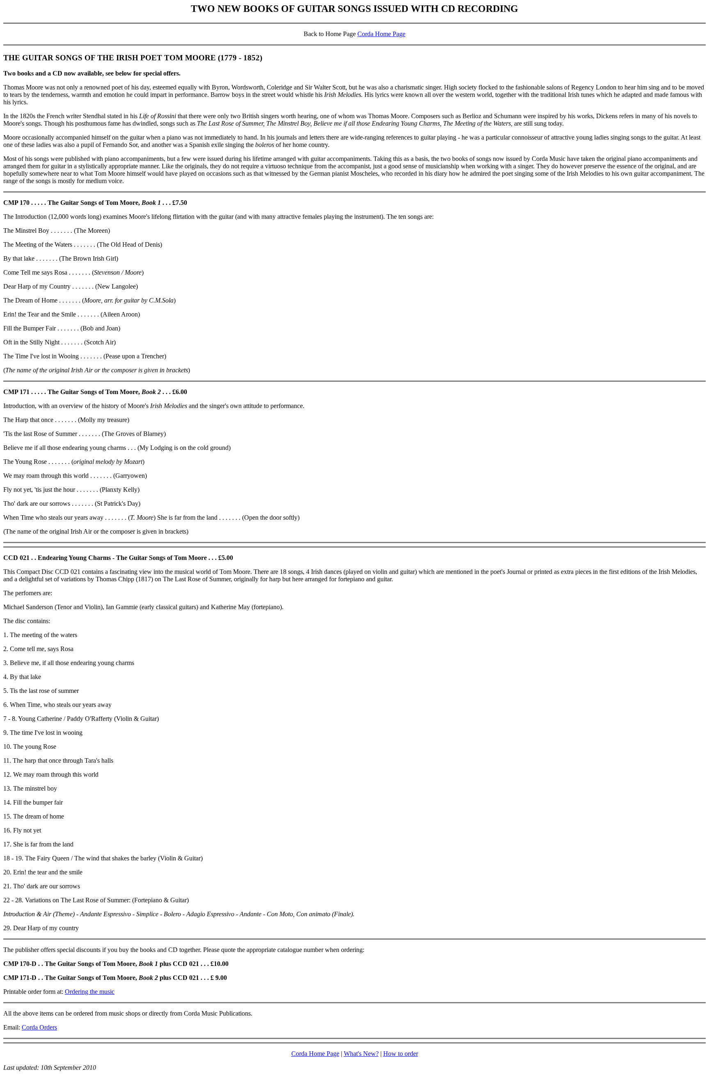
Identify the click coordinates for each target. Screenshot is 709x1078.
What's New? (361, 1053)
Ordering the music (89, 991)
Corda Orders (39, 1027)
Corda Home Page (381, 33)
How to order (400, 1053)
